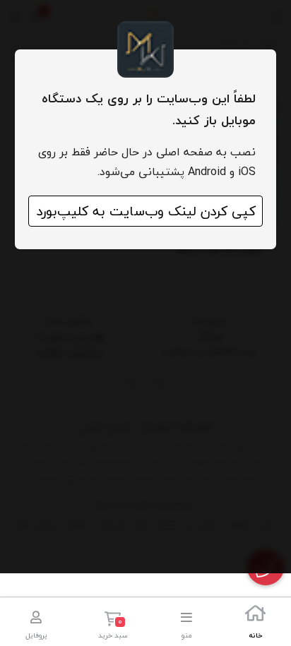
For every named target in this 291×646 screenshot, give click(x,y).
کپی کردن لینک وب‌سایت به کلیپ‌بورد (146, 211)
